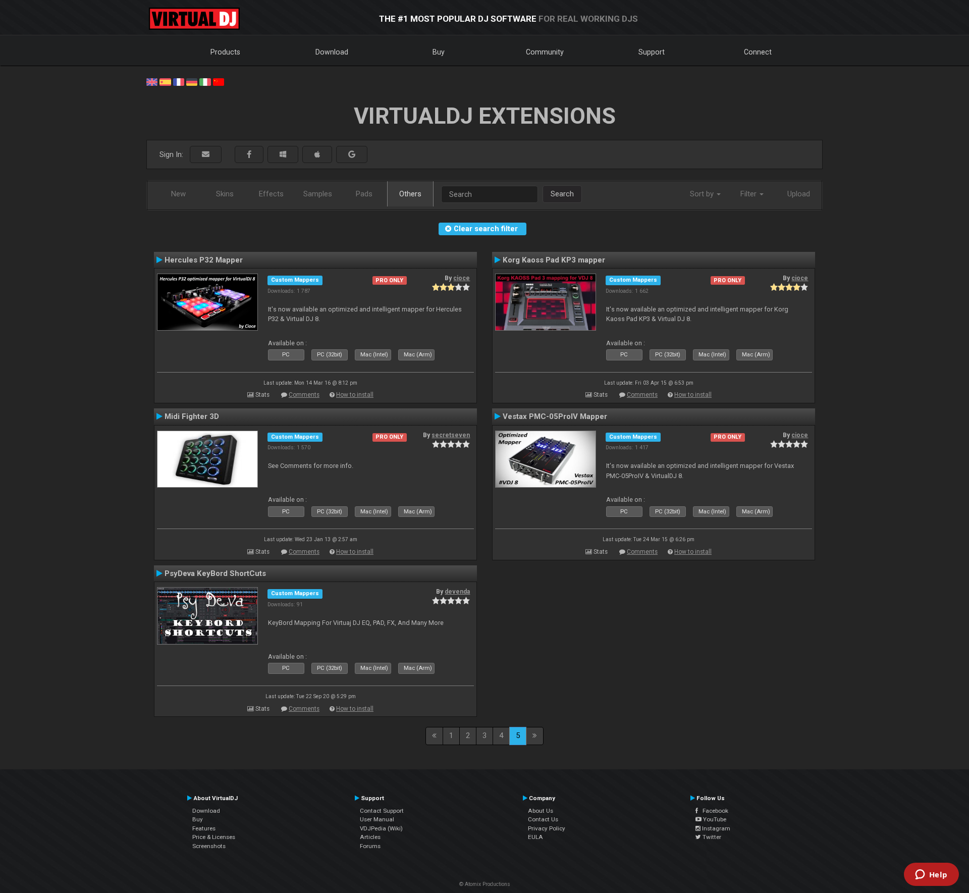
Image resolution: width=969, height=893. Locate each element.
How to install (354, 394)
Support (651, 52)
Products (225, 52)
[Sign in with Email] (206, 155)
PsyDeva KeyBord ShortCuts (215, 573)
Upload (798, 193)
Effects (271, 193)
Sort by (703, 193)
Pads (364, 193)
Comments (304, 394)
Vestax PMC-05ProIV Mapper (555, 416)
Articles (370, 837)
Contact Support (382, 810)
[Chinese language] (218, 81)
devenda (457, 591)
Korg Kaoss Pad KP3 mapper (554, 260)
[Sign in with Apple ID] (317, 155)
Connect (758, 52)
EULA (535, 837)
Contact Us (543, 819)
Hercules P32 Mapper (204, 260)
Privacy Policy (546, 828)
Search (562, 193)
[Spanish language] (165, 81)
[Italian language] (204, 81)
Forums (370, 846)
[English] (151, 81)
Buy (439, 52)
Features (204, 828)
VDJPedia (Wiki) (381, 828)
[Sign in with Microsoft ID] (282, 155)
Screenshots (209, 846)
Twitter (711, 837)
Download (331, 52)
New (178, 193)
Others (410, 193)
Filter (749, 193)
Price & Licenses (213, 837)
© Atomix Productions (484, 884)
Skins (225, 193)
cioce (461, 278)
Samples (317, 193)
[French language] (178, 81)
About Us (540, 810)
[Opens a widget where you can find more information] (931, 875)
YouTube (714, 819)
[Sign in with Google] (351, 155)
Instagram (715, 828)
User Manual (377, 819)
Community (545, 52)
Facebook (713, 810)
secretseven (451, 435)
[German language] (191, 81)
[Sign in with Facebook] (249, 155)
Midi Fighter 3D (192, 416)
